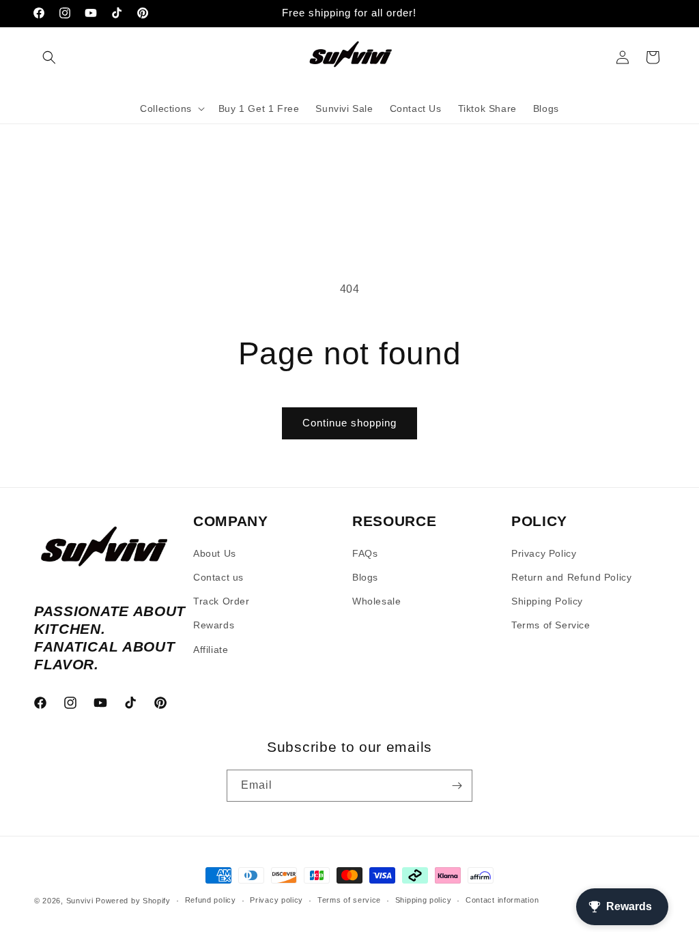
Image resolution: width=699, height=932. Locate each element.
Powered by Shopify (133, 901)
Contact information (502, 900)
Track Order (221, 601)
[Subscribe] (457, 786)
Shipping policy (423, 900)
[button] (49, 57)
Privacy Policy (543, 553)
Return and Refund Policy (571, 577)
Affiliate (210, 649)
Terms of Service (550, 625)
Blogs (365, 577)
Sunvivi (80, 901)
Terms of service (349, 900)
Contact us (218, 577)
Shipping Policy (547, 601)
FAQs (364, 553)
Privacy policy (276, 900)
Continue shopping (349, 422)
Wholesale (376, 601)
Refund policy (210, 900)
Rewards (213, 625)
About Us (214, 553)
